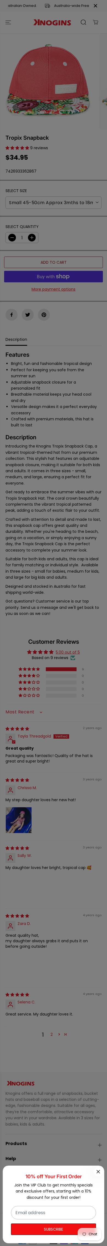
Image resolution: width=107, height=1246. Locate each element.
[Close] (98, 1172)
